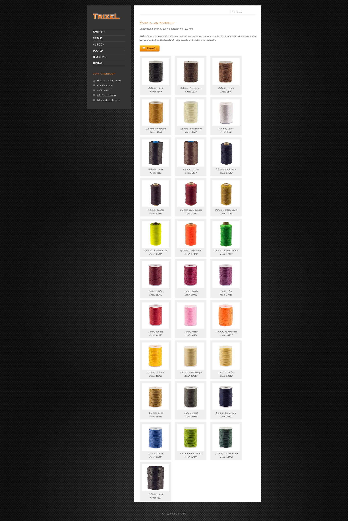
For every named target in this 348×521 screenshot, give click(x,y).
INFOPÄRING (99, 57)
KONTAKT (98, 63)
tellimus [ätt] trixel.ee (108, 100)
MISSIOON (98, 45)
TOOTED (98, 51)
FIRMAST (98, 38)
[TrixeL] (106, 20)
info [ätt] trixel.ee (106, 95)
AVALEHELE (99, 32)
